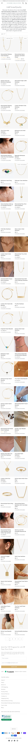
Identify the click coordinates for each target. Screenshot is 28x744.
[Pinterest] (14, 740)
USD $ (13, 728)
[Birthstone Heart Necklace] (7, 344)
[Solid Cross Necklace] (21, 546)
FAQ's (2, 682)
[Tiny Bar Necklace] (21, 294)
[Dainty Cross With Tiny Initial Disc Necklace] (7, 444)
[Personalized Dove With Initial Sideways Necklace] (21, 269)
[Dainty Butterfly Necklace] (21, 621)
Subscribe (14, 666)
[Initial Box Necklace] (7, 219)
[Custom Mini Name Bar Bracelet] (7, 294)
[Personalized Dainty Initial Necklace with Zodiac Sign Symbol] (7, 520)
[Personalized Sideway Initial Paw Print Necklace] (7, 146)
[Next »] (21, 638)
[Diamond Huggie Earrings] (7, 546)
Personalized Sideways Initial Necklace (10, 703)
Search (3, 680)
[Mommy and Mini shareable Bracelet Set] (21, 520)
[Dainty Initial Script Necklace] (21, 319)
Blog (2, 707)
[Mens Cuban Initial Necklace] (21, 219)
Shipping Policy (5, 698)
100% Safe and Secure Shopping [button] (10, 711)
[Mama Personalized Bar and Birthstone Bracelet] (21, 344)
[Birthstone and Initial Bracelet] (21, 121)
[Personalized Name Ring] (7, 494)
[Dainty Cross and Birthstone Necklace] (7, 71)
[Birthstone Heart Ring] (7, 171)
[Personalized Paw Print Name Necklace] (21, 194)
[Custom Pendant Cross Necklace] (21, 96)
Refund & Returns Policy (7, 700)
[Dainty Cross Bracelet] (7, 621)
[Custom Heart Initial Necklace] (7, 244)
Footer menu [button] (5, 677)
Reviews (3, 689)
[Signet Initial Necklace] (7, 571)
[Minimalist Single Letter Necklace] (21, 71)
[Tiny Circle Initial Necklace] (7, 121)
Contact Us (4, 696)
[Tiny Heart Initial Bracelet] (21, 369)
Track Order (4, 705)
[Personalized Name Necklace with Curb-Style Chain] (21, 494)
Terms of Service (5, 693)
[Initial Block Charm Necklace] (7, 596)
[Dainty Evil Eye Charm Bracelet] (7, 369)
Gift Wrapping (4, 687)
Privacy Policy (4, 691)
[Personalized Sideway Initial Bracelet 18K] (7, 96)
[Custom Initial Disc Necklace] (7, 469)
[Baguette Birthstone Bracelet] (21, 146)
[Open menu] (2, 3)
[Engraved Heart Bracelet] (7, 319)
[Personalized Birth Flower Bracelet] (21, 394)
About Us (3, 684)
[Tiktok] (11, 740)
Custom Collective (12, 738)
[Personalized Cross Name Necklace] (21, 571)
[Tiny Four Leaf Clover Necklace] (21, 596)
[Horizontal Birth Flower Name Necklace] (7, 269)
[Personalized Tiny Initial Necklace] (21, 244)
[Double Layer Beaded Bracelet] (21, 419)
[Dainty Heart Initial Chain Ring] (21, 469)
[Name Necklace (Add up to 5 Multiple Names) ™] (7, 194)
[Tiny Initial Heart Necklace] (21, 444)
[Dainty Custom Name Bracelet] (7, 394)
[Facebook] (9, 740)
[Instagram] (17, 740)
